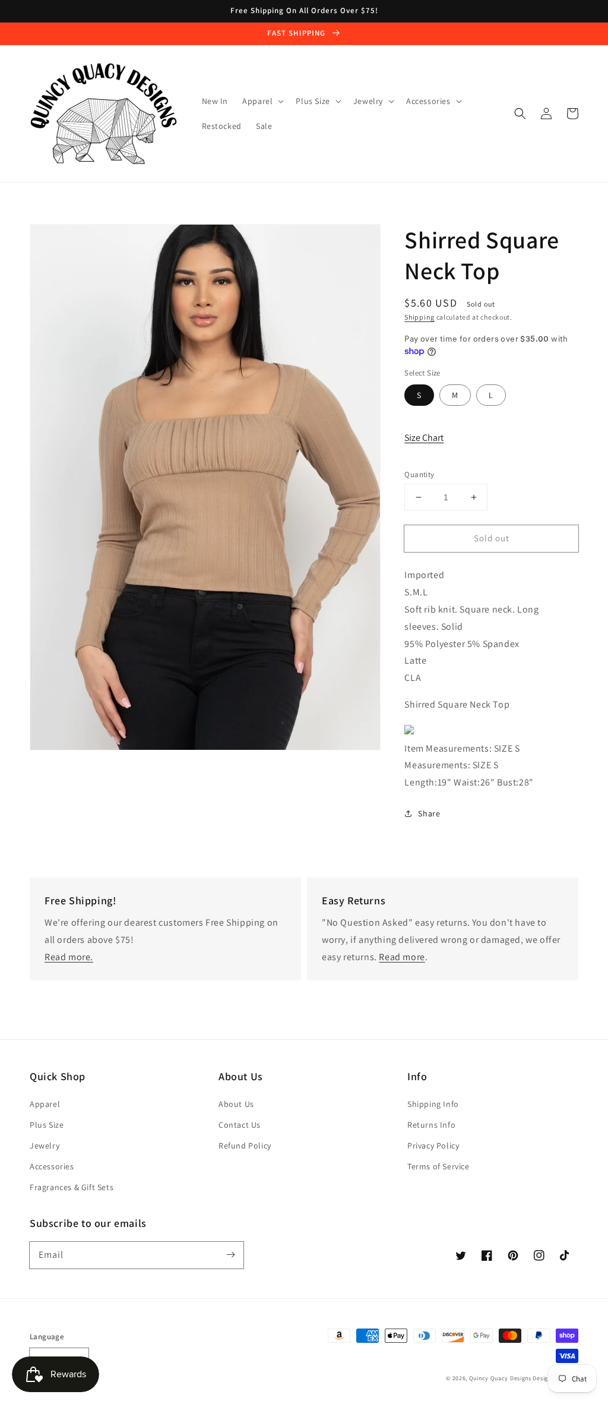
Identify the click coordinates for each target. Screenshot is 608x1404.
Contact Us (239, 1124)
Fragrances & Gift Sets (71, 1187)
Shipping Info (433, 1104)
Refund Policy (244, 1145)
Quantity (419, 474)
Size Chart (424, 437)
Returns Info (431, 1124)
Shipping (419, 317)
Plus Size (47, 1124)
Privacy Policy (433, 1145)
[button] (520, 113)
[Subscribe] (230, 1255)
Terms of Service (438, 1166)
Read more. (69, 957)
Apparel (45, 1104)
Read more (402, 957)
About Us (236, 1104)
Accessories (52, 1166)
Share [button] (429, 813)
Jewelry (44, 1145)
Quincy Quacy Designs (500, 1378)
